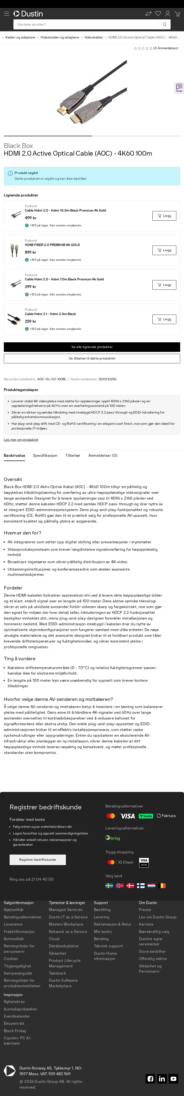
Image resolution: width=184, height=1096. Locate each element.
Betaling (101, 939)
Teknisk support (108, 946)
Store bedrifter (152, 951)
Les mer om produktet (21, 440)
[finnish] (141, 886)
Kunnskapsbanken (20, 1009)
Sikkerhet (57, 953)
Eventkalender (17, 1016)
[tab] (16, 455)
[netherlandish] (151, 886)
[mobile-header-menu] (7, 13)
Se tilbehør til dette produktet (92, 358)
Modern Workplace (66, 924)
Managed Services (65, 909)
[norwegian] (120, 886)
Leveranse (13, 924)
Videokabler (93, 37)
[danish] (130, 886)
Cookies (11, 958)
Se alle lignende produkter (92, 347)
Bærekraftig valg (154, 931)
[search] (164, 24)
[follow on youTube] (173, 1079)
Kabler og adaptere (20, 37)
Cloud (54, 939)
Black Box (18, 146)
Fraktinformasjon (19, 931)
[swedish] (109, 886)
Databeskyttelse (64, 946)
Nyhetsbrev (14, 1001)
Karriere (146, 924)
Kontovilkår (14, 939)
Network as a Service (68, 931)
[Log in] (168, 13)
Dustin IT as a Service (68, 917)
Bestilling (102, 909)
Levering (102, 917)
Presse (145, 909)
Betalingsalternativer (23, 917)
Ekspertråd (14, 1023)
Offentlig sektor (153, 958)
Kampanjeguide (18, 973)
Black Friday (15, 1031)
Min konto (103, 931)
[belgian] (162, 886)
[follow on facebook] (150, 1079)
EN (14, 877)
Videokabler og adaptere (59, 37)
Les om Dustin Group (158, 917)
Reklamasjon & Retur (113, 924)
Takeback (57, 973)
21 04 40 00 (42, 879)
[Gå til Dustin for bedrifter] (29, 13)
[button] (148, 13)
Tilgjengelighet (17, 966)
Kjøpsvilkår (14, 909)
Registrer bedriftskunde (37, 860)
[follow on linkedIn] (162, 1079)
